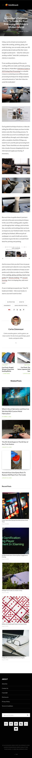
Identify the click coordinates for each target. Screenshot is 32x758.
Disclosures (5, 697)
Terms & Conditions (7, 706)
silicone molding (14, 278)
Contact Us (5, 688)
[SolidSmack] (12, 4)
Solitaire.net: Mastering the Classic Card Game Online (14, 624)
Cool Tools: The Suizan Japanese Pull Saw (24, 369)
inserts (24, 275)
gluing (14, 275)
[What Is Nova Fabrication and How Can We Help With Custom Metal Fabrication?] (16, 396)
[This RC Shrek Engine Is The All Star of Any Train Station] (16, 429)
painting (19, 275)
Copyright (5, 692)
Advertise (4, 684)
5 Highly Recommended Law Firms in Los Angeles (13, 657)
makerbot (7, 305)
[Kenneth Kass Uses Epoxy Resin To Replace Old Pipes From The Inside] (16, 460)
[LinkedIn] (20, 309)
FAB (16, 13)
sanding (8, 275)
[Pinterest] (23, 309)
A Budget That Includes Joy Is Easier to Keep (12, 590)
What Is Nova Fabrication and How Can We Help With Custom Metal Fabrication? (15, 411)
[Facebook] (14, 309)
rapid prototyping (21, 305)
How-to (21, 302)
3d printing (11, 302)
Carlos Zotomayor (11, 31)
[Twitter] (17, 309)
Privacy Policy (6, 701)
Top (16, 754)
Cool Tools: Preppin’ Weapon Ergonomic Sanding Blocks (8, 369)
